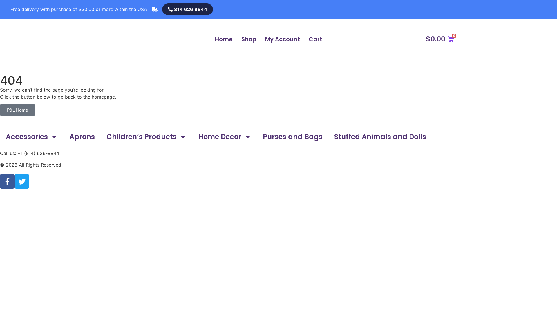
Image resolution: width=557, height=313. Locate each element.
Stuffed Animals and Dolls (380, 136)
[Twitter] (22, 181)
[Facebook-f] (7, 181)
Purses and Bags (293, 136)
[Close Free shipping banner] (13, 9)
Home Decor (219, 136)
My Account (282, 39)
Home (224, 39)
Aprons (82, 136)
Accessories (27, 136)
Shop (248, 39)
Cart (315, 39)
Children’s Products (141, 136)
